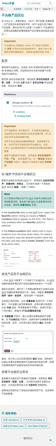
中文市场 (28, 9)
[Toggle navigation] (2, 9)
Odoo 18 (47, 9)
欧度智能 (17, 9)
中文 (37, 9)
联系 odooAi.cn (11, 419)
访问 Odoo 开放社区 (38, 426)
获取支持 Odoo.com (13, 426)
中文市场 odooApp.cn (34, 419)
